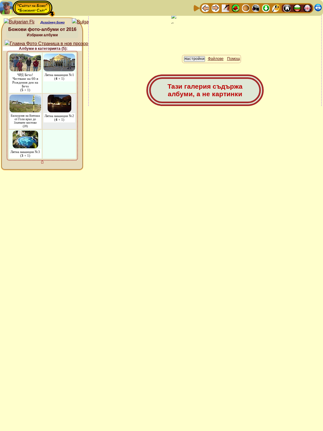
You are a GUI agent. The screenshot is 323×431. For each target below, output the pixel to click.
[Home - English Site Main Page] (307, 7)
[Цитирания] (235, 7)
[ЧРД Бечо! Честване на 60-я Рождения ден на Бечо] (25, 57)
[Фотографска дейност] (256, 7)
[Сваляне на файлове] (266, 7)
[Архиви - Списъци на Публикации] (225, 7)
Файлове (216, 58)
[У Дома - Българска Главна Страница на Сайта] (297, 7)
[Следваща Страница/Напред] (215, 7)
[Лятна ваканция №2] (59, 98)
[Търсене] (276, 7)
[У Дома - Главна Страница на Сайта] (287, 7)
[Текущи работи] (246, 7)
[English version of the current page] (19, 22)
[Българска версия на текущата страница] (87, 22)
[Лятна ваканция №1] (59, 57)
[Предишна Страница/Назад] (205, 7)
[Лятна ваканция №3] (25, 134)
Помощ (233, 58)
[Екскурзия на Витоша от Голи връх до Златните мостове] (25, 98)
